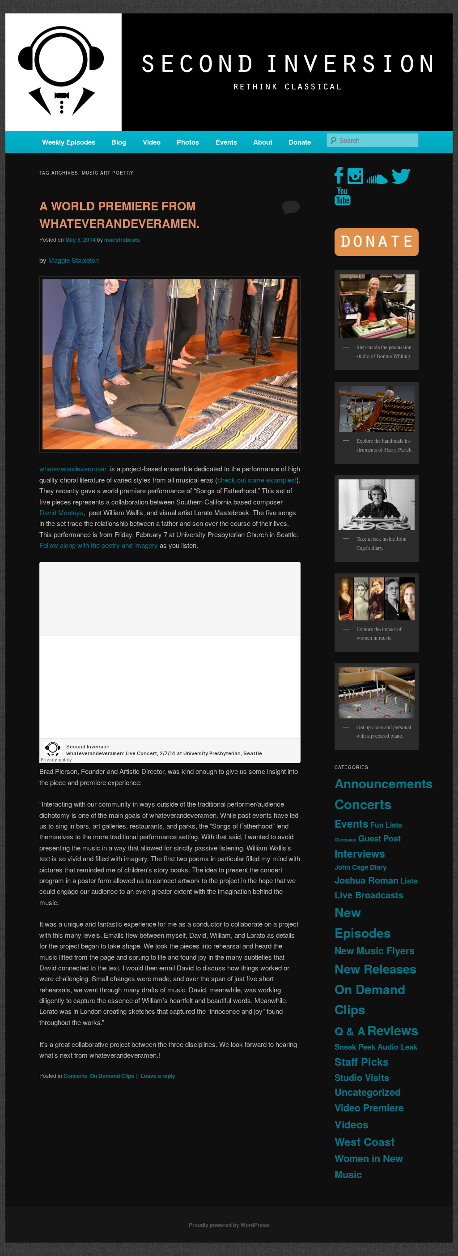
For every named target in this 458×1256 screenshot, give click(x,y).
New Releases (375, 968)
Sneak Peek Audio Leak (376, 1046)
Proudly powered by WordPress (229, 1225)
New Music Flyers (375, 950)
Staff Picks (362, 1061)
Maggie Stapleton (73, 260)
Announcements (384, 783)
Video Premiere (369, 1108)
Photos (188, 142)
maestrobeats (122, 239)
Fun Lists (386, 825)
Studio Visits (362, 1077)
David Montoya (61, 512)
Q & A (350, 1031)
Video (152, 142)
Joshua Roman (367, 879)
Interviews (360, 853)
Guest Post (379, 838)
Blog (118, 142)
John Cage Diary (360, 867)
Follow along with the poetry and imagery (98, 545)
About (262, 142)
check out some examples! (257, 479)
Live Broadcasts (369, 895)
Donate (299, 142)
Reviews (392, 1030)
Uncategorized (368, 1092)
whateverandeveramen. (73, 468)
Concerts (75, 1076)
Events (226, 142)
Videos (352, 1124)
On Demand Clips (112, 1076)
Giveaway (345, 839)
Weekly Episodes (68, 142)
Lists (409, 880)
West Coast (364, 1141)
